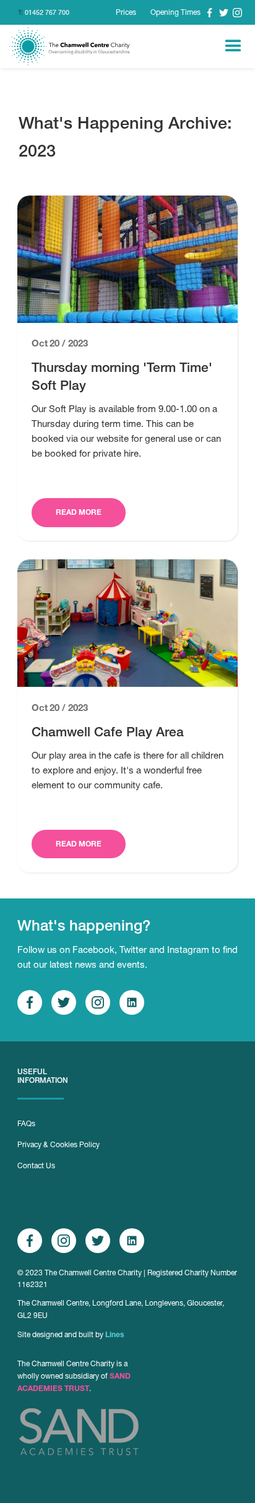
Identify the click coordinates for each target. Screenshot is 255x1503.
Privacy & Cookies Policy (58, 1144)
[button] (233, 46)
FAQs (26, 1123)
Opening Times (175, 12)
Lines (114, 1334)
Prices (126, 12)
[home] (70, 46)
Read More (79, 512)
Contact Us (36, 1165)
